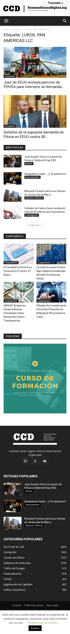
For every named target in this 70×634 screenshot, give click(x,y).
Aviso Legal (52, 605)
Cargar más (34, 225)
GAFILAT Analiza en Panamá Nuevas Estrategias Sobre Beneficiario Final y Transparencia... (15, 313)
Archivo (28, 163)
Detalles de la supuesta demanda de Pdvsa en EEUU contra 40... (34, 134)
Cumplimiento (11, 262)
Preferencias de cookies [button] (43, 622)
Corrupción (10, 76)
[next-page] (11, 325)
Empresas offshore (34, 198)
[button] (6, 21)
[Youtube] (44, 461)
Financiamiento (32, 177)
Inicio (6, 29)
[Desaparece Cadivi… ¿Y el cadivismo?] (13, 178)
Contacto (17, 605)
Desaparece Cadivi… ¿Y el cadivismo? (45, 173)
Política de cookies (33, 605)
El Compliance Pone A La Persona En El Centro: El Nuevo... (18, 271)
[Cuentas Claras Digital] (35, 8)
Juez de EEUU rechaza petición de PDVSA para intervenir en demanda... (34, 84)
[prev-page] (6, 325)
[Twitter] (35, 461)
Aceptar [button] (35, 628)
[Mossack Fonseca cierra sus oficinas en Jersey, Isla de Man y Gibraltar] (13, 195)
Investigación (31, 215)
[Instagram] (25, 461)
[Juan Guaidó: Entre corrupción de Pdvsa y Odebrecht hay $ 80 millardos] (13, 161)
